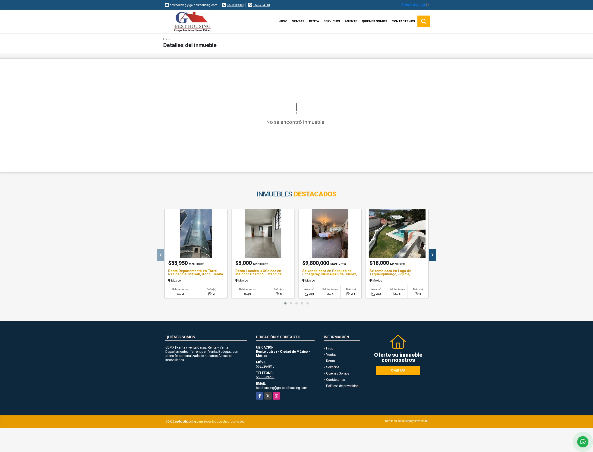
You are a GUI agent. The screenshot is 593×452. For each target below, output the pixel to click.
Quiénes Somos (374, 21)
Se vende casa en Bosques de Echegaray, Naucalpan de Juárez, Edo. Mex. (329, 274)
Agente (351, 21)
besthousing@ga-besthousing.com (281, 388)
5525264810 (261, 5)
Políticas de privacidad (342, 386)
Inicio (282, 21)
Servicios (332, 21)
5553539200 (235, 5)
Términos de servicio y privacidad (406, 421)
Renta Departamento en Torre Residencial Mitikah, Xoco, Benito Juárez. (195, 274)
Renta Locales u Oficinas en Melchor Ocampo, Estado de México (258, 274)
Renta (314, 21)
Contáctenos (403, 21)
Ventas (298, 21)
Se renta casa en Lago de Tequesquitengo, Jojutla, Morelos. (390, 274)
